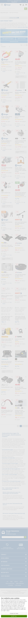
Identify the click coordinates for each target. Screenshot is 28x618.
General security (14, 41)
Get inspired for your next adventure (14, 1)
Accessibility (10, 585)
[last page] (27, 426)
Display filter (13, 17)
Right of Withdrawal (20, 583)
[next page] (27, 45)
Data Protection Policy (10, 583)
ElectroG (16, 581)
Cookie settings (18, 585)
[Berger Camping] (11, 4)
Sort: (1, 44)
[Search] (25, 9)
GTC (7, 581)
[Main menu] (2, 5)
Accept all (14, 616)
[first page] (17, 426)
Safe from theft (22, 38)
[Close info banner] (26, 1)
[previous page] (18, 426)
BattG (11, 581)
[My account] (23, 5)
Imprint (21, 581)
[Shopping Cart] (26, 5)
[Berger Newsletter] (25, 537)
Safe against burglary (7, 38)
